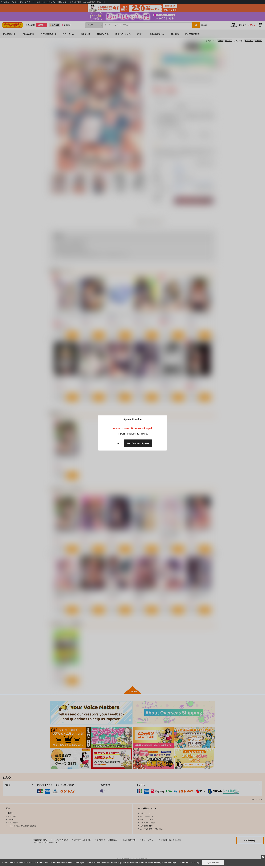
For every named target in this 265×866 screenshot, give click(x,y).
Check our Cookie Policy (190, 862)
